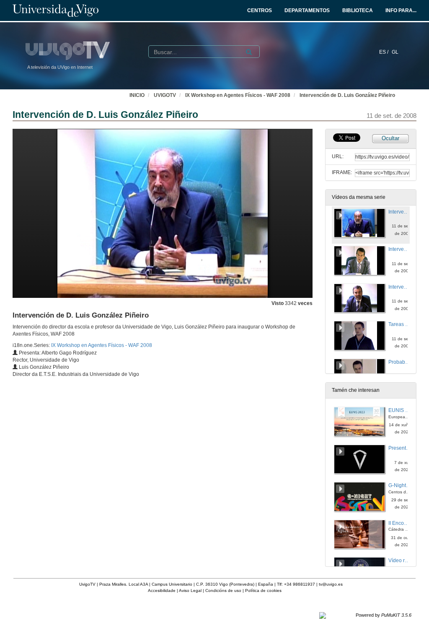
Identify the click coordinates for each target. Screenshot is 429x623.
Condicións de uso (223, 590)
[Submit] (248, 52)
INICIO (137, 95)
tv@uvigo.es (331, 584)
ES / (384, 52)
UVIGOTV (165, 95)
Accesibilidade (162, 590)
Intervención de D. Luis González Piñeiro (347, 95)
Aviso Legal (190, 590)
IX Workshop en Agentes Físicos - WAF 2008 (237, 95)
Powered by (383, 615)
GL (395, 52)
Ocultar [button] (390, 138)
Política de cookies (263, 590)
